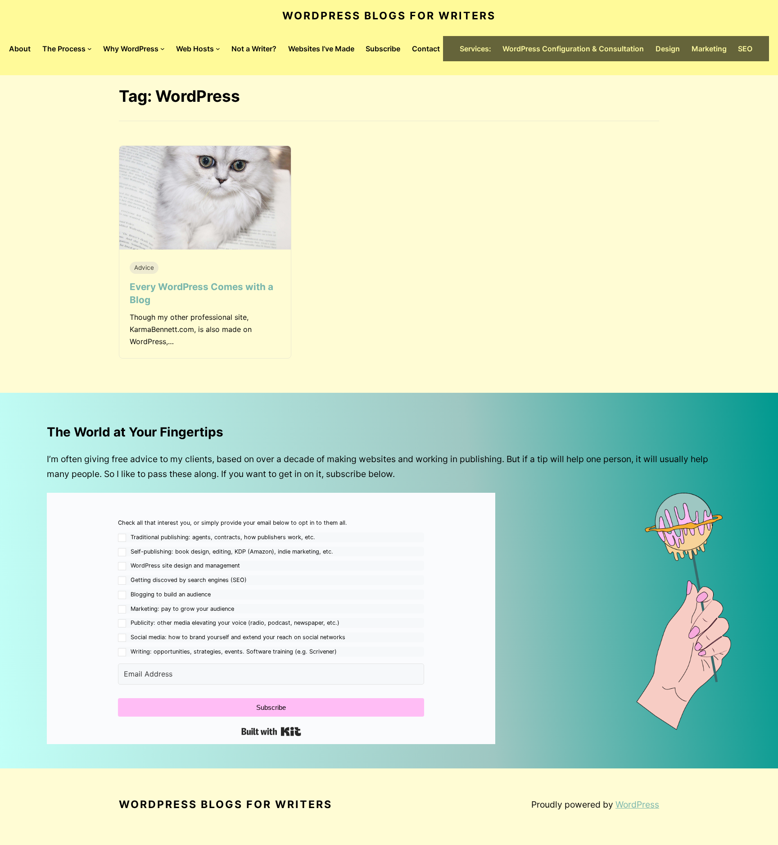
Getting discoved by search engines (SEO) (189, 580)
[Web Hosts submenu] (218, 48)
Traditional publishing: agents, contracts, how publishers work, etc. (223, 537)
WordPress (637, 804)
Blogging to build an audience (171, 594)
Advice (144, 267)
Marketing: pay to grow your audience (182, 608)
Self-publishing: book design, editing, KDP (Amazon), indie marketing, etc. (232, 551)
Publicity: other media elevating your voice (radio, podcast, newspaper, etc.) (235, 622)
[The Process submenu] (89, 48)
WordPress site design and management (185, 565)
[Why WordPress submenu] (162, 48)
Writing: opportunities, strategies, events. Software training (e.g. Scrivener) (234, 651)
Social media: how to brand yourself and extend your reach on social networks (238, 637)
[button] (271, 587)
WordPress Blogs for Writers (389, 15)
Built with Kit (271, 731)
